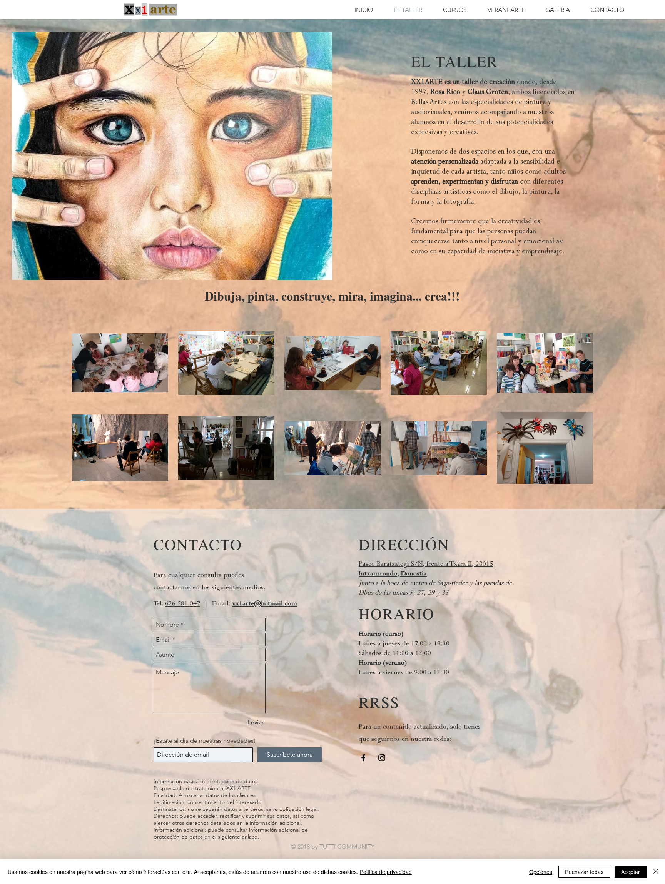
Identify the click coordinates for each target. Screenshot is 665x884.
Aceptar (630, 872)
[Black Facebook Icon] (363, 757)
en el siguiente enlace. (231, 836)
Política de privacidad (386, 872)
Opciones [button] (540, 872)
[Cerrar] (655, 872)
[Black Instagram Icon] (381, 757)
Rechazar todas (584, 872)
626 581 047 (182, 603)
